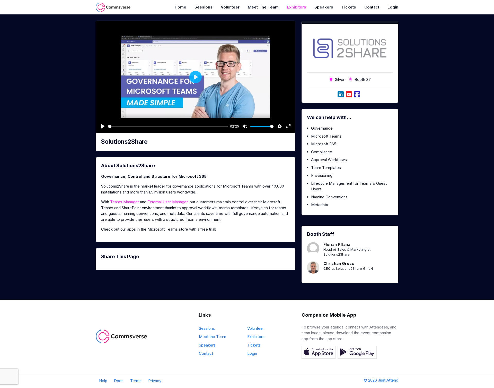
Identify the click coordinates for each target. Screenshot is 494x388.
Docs (118, 380)
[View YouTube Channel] (349, 94)
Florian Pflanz (336, 244)
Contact (371, 7)
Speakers (323, 7)
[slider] (168, 126)
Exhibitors (296, 7)
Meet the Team (263, 7)
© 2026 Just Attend (381, 380)
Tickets (348, 7)
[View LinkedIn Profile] (341, 94)
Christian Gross (338, 263)
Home (180, 7)
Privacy (154, 380)
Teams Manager (124, 201)
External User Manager (167, 201)
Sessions (204, 7)
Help (103, 380)
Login (392, 7)
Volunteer (230, 7)
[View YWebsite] (357, 94)
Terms (136, 380)
